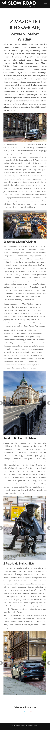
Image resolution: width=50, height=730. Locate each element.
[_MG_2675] (24, 663)
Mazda (6, 443)
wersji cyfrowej (40, 265)
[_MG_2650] (24, 528)
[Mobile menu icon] (45, 4)
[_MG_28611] (24, 403)
